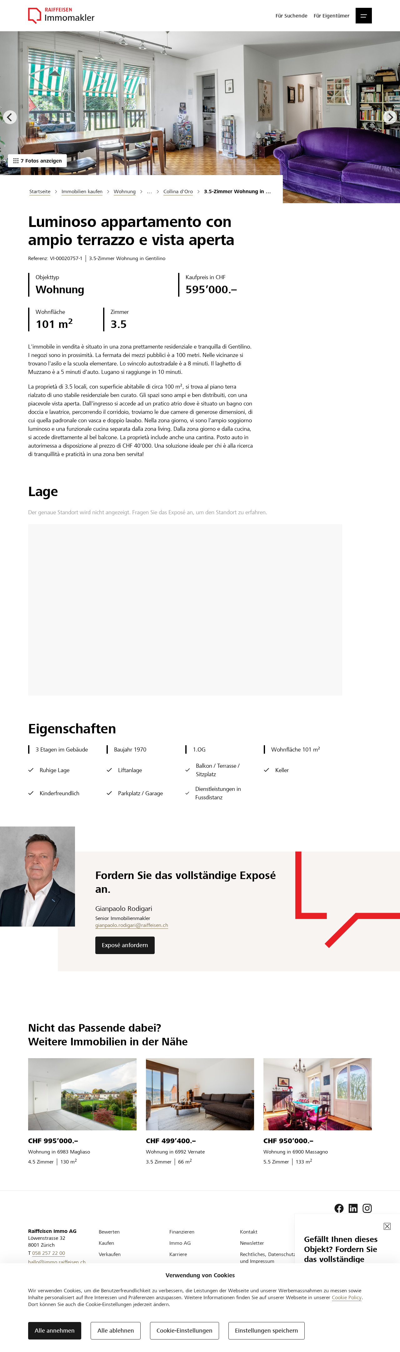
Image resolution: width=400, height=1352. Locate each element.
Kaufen (106, 1243)
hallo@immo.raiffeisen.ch (57, 1262)
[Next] (390, 117)
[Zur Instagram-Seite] (367, 1208)
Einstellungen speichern (266, 1330)
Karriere (178, 1254)
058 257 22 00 (48, 1253)
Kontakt (249, 1232)
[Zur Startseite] (61, 15)
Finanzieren (181, 1232)
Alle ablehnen (116, 1330)
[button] (364, 15)
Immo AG (180, 1243)
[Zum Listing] (82, 1094)
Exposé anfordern (125, 945)
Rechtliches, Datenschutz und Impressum (268, 1257)
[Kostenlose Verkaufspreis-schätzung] (200, 117)
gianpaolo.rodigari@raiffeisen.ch (131, 925)
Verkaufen (110, 1254)
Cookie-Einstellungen (184, 1330)
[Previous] (10, 117)
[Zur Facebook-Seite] (339, 1208)
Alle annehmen (55, 1330)
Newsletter (252, 1243)
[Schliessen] (387, 1226)
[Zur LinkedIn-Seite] (353, 1208)
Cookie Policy (347, 1297)
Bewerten (109, 1232)
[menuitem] (291, 15)
